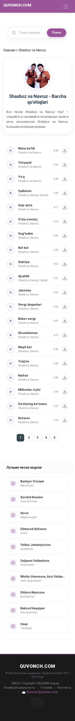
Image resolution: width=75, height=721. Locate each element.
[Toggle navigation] (66, 6)
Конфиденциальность (19, 687)
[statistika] (37, 702)
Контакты (64, 687)
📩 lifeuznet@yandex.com (40, 692)
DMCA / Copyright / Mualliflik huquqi (35, 683)
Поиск (56, 32)
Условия (46, 687)
